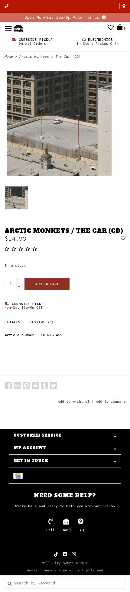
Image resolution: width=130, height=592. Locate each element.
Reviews (42, 322)
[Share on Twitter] (53, 385)
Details (13, 322)
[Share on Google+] (17, 385)
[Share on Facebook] (8, 385)
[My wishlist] (111, 28)
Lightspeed (92, 570)
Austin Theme (39, 570)
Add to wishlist (73, 401)
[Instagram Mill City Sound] (73, 554)
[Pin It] (26, 385)
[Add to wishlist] (123, 238)
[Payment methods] (19, 475)
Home (9, 56)
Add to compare (110, 401)
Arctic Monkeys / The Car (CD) (50, 56)
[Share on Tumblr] (44, 385)
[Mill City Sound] (18, 28)
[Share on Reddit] (35, 385)
